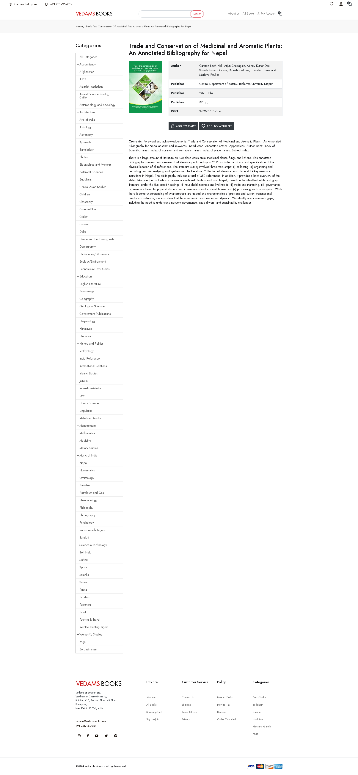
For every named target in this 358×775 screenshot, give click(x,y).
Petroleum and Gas (91, 493)
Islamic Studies (88, 373)
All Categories (88, 57)
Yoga (82, 642)
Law (81, 396)
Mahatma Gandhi (90, 418)
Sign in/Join (152, 719)
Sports (83, 567)
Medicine (85, 440)
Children (84, 194)
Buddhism (85, 179)
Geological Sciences (92, 306)
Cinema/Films (87, 209)
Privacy (186, 719)
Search (197, 14)
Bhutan (83, 157)
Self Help (85, 552)
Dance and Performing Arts (96, 239)
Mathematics (87, 433)
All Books (249, 13)
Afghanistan (86, 72)
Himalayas (85, 329)
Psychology (86, 522)
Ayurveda (85, 142)
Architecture (87, 112)
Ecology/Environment (92, 261)
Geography (86, 299)
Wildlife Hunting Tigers (93, 627)
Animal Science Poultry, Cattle (94, 96)
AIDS (82, 79)
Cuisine (84, 224)
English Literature (90, 284)
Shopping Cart (154, 712)
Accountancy (87, 64)
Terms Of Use (189, 712)
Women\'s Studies (90, 634)
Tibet (82, 612)
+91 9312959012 (60, 4)
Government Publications (95, 314)
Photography (87, 515)
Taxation (84, 597)
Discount (222, 712)
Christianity (86, 202)
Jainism (83, 381)
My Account (268, 13)
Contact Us (188, 697)
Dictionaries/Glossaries (94, 254)
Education (85, 276)
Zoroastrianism (88, 649)
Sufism (83, 582)
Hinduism (85, 336)
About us (151, 697)
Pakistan (84, 485)
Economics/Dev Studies (94, 269)
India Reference (89, 358)
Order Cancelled (226, 719)
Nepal (83, 463)
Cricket (83, 217)
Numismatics (87, 470)
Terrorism (85, 605)
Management (87, 425)
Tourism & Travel (89, 619)
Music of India (88, 455)
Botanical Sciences (91, 172)
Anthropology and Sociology (97, 105)
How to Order (225, 697)
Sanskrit (84, 537)
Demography (87, 246)
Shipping (186, 705)
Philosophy (86, 508)
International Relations (93, 366)
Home (79, 26)
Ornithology (86, 478)
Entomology (86, 291)
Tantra (83, 590)
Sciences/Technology (93, 545)
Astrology (85, 127)
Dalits (82, 232)
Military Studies (88, 448)
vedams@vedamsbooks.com (91, 721)
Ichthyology (86, 351)
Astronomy (86, 135)
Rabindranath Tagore (92, 530)
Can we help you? (25, 4)
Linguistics (85, 411)
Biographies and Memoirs (95, 164)
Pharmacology (88, 500)
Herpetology (87, 321)
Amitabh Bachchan (91, 87)
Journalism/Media (90, 388)
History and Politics (91, 343)
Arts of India (87, 120)
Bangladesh (86, 150)
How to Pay (223, 705)
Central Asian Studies (92, 187)
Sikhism (83, 560)
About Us (234, 13)
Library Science (89, 403)
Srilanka (84, 575)
